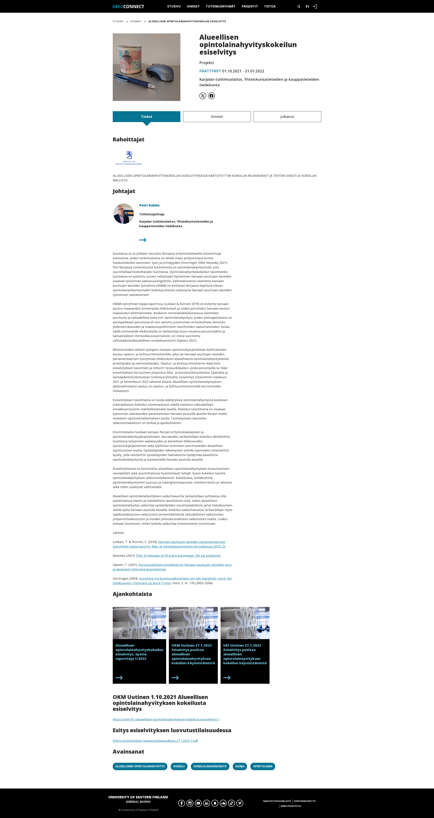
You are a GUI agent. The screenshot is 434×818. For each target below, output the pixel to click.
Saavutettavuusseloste (277, 801)
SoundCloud (223, 804)
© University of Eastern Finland (138, 803)
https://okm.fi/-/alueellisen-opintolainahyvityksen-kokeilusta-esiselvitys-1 (166, 719)
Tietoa (269, 6)
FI (307, 6)
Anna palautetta (291, 806)
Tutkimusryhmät (220, 6)
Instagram (189, 804)
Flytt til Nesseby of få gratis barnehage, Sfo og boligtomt (178, 556)
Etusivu (174, 6)
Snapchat (214, 804)
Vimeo (239, 804)
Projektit (250, 6)
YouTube (198, 804)
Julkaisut (287, 116)
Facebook (181, 804)
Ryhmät (136, 21)
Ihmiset (193, 6)
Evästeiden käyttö (305, 801)
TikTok (231, 804)
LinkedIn (206, 804)
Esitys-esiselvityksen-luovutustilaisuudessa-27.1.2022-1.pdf (155, 741)
